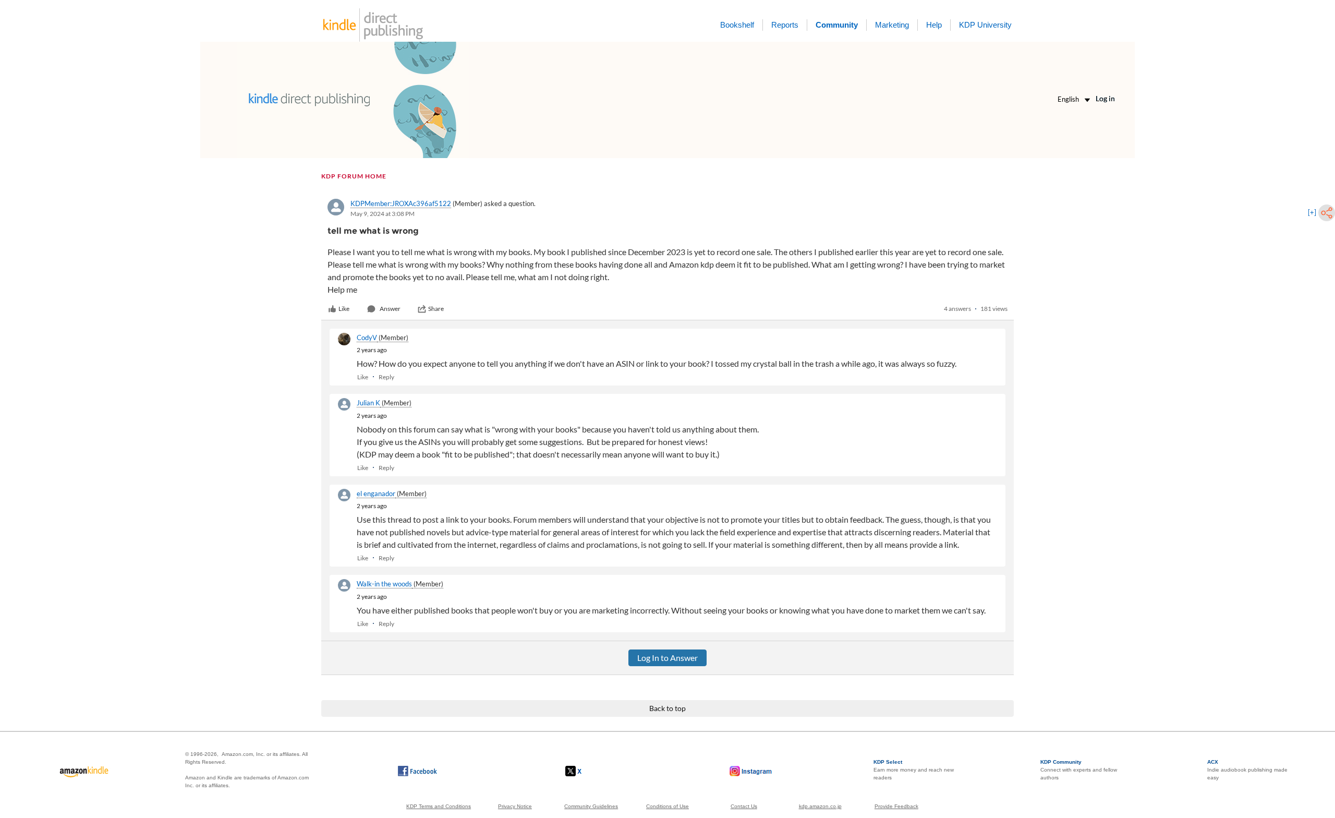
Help (934, 24)
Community (837, 24)
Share (436, 308)
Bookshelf (737, 24)
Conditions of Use (667, 806)
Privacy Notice (515, 806)
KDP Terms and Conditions (438, 806)
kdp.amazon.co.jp (820, 806)
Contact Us (744, 806)
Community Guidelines (591, 806)
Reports (784, 24)
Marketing (892, 24)
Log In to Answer (667, 658)
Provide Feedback (896, 806)
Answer (390, 308)
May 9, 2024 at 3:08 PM (382, 214)
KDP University (985, 24)
